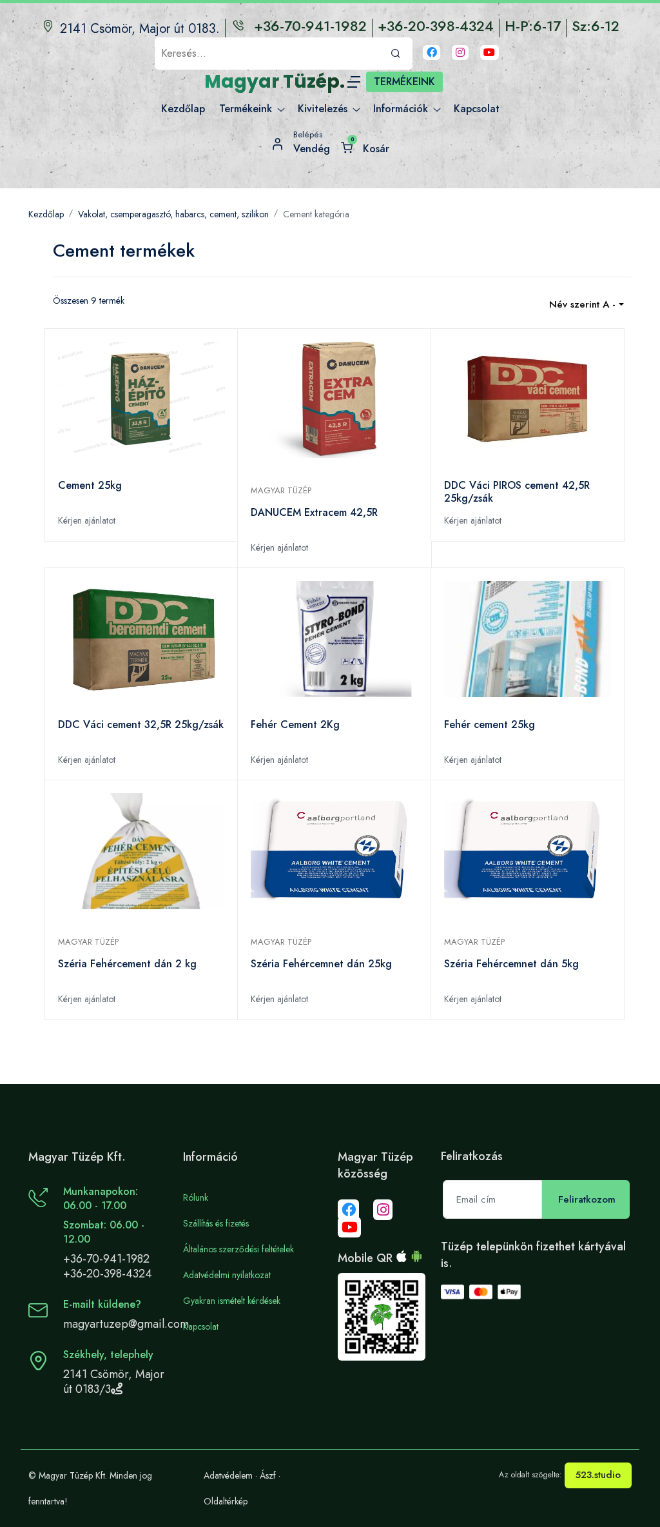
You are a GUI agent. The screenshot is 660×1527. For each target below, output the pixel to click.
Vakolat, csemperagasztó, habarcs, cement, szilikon (173, 214)
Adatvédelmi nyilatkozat (227, 1274)
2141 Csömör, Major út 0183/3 (113, 1382)
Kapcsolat (200, 1326)
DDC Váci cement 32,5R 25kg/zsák (141, 725)
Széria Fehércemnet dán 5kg (511, 964)
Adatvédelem (228, 1475)
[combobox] (586, 304)
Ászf (268, 1475)
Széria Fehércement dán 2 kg (127, 964)
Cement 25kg (90, 486)
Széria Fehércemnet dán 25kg (321, 964)
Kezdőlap (46, 214)
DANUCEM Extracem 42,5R (314, 513)
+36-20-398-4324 (107, 1273)
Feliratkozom (587, 1199)
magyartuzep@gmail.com (126, 1323)
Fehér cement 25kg (489, 725)
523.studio (598, 1475)
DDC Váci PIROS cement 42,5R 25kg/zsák (517, 492)
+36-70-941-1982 (106, 1258)
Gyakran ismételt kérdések (231, 1300)
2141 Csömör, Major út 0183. (140, 28)
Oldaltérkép (226, 1501)
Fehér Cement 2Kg (295, 725)
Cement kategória (316, 214)
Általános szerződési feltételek (238, 1249)
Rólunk (195, 1197)
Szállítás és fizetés (216, 1223)
